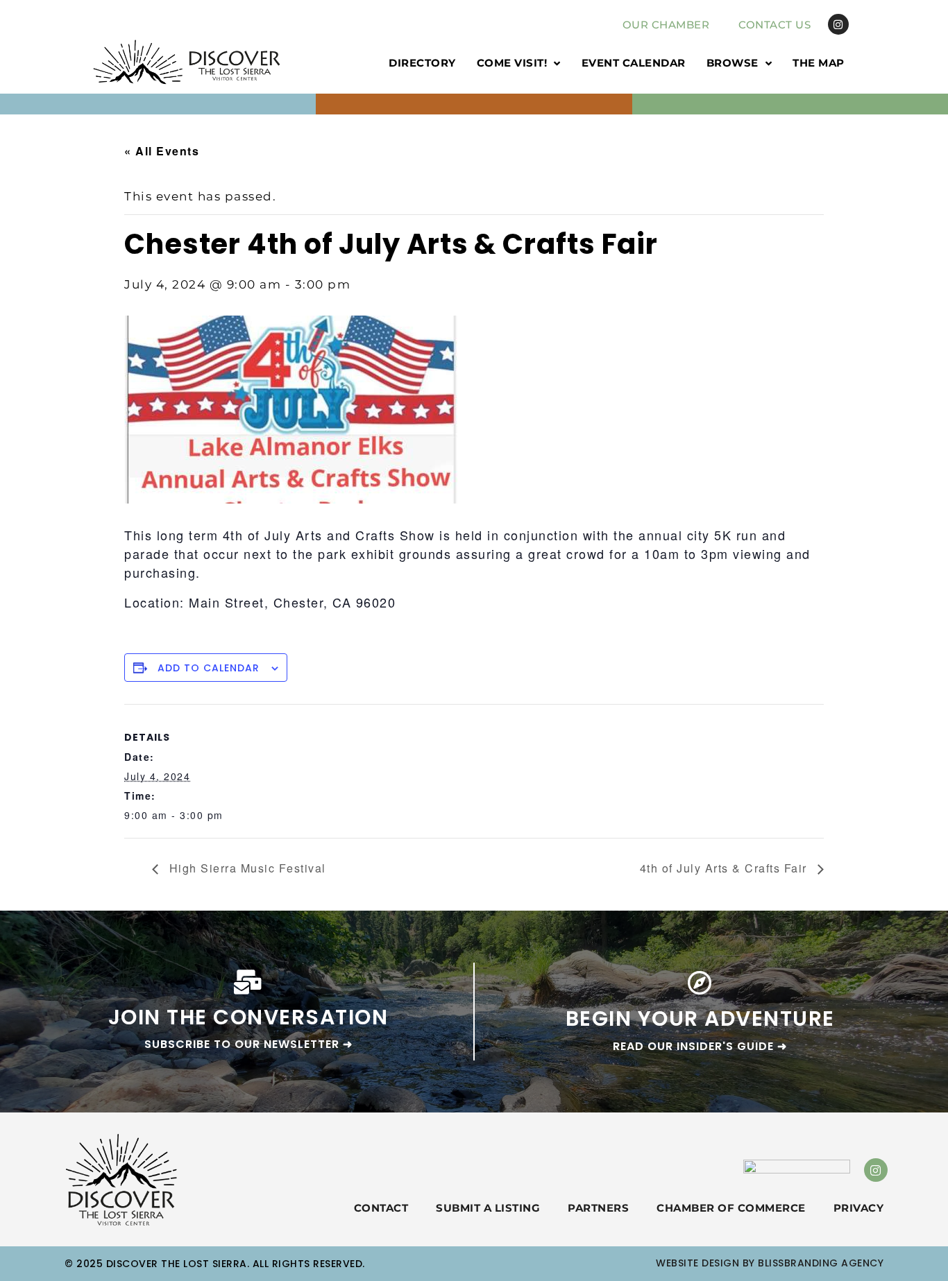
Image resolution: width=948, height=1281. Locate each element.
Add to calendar (209, 668)
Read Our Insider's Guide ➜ (700, 1046)
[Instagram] (838, 24)
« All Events (161, 151)
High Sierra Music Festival (245, 868)
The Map (819, 63)
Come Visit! (512, 63)
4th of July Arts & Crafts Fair (725, 868)
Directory (422, 63)
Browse (732, 63)
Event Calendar (634, 63)
